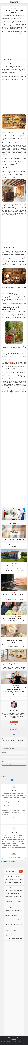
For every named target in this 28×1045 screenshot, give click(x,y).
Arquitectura (14, 563)
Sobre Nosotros (14, 1042)
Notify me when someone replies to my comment (15, 764)
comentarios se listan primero (14, 731)
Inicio (2, 1041)
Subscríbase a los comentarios (9, 861)
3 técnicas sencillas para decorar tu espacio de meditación (14, 688)
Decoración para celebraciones (14, 616)
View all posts (14, 721)
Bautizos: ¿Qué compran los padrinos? (14, 641)
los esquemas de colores (14, 170)
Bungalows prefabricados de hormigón (14, 565)
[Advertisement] (14, 45)
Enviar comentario (14, 766)
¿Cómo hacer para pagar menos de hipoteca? (14, 595)
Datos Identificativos (7, 1041)
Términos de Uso (16, 1041)
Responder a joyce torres (14, 857)
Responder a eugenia (14, 822)
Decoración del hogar (14, 685)
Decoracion (14, 8)
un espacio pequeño (8, 378)
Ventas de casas (14, 592)
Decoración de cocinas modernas (14, 665)
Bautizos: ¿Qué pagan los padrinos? (14, 618)
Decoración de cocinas (14, 663)
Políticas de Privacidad (5, 1042)
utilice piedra (11, 362)
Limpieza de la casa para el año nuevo (13, 938)
